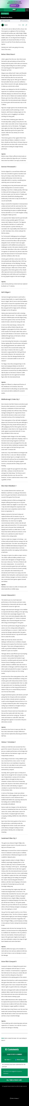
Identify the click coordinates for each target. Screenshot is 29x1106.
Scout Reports (4, 13)
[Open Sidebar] (27, 10)
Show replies (20, 1059)
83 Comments (12, 1049)
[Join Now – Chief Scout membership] (14, 4)
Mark (2, 1038)
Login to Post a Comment (14, 1054)
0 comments (25, 21)
